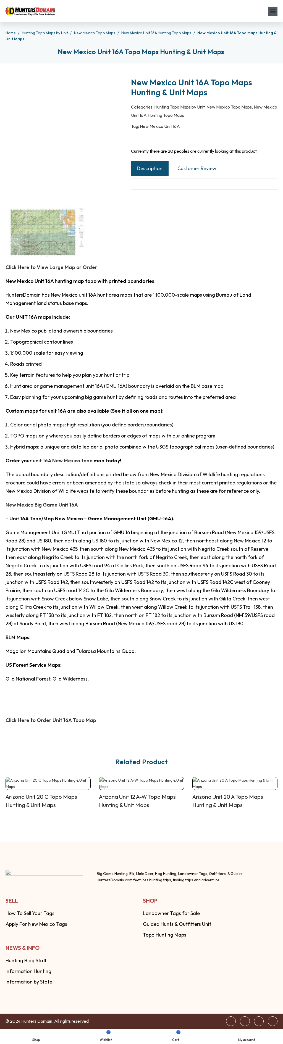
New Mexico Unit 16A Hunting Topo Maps (156, 32)
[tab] (150, 168)
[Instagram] (259, 1021)
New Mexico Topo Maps (95, 32)
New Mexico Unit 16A (160, 126)
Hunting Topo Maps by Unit (45, 32)
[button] (272, 11)
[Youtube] (272, 1021)
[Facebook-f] (231, 1021)
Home (11, 32)
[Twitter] (245, 1021)
